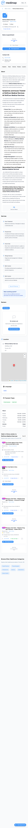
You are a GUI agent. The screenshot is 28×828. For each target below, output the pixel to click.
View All (24, 436)
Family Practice (5, 566)
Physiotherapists (15, 566)
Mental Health (5, 573)
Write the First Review (14, 329)
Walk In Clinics (13, 21)
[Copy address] (17, 27)
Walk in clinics (8, 8)
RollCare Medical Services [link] (18, 8)
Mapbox (16, 380)
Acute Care (7, 243)
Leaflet (11, 380)
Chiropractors (5, 569)
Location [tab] (24, 66)
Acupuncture (8, 231)
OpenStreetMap (23, 380)
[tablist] (14, 66)
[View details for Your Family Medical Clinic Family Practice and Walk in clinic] (14, 452)
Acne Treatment (8, 221)
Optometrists (21, 569)
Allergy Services (8, 255)
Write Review (6, 308)
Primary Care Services (13, 445)
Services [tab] (14, 66)
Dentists (13, 569)
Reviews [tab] (19, 66)
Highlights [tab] (4, 66)
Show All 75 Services (14, 286)
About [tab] (9, 66)
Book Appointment (15, 48)
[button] (14, 365)
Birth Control (8, 266)
